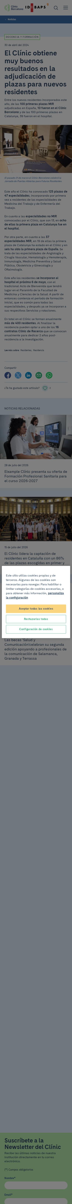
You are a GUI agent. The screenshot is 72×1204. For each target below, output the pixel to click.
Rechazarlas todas (36, 618)
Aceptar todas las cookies (36, 608)
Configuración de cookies (36, 629)
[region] (36, 602)
